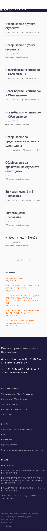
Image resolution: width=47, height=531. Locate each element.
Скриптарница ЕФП (9, 445)
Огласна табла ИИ (31, 78)
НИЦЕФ (4, 424)
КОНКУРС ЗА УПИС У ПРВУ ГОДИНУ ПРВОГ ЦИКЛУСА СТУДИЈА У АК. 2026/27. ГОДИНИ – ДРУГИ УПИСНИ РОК (21, 480)
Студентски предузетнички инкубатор (18, 429)
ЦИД (3, 434)
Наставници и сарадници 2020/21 (15, 409)
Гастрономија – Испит (14, 278)
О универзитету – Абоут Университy (17, 394)
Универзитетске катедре (12, 404)
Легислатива (6, 415)
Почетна (4, 13)
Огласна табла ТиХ (32, 32)
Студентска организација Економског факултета (22, 450)
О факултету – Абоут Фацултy (14, 399)
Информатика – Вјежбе (21, 237)
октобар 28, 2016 (12, 150)
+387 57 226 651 (8, 520)
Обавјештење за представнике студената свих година (22, 141)
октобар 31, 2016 (12, 32)
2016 (12, 13)
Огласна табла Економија (18, 57)
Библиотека (6, 440)
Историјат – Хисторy (10, 389)
